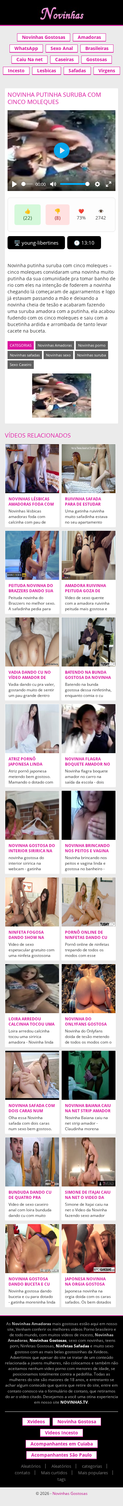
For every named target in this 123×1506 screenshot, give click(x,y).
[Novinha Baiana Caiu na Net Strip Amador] (88, 1075)
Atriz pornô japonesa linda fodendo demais (27, 764)
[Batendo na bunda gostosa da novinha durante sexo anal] (88, 641)
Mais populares (93, 1473)
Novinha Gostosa (76, 1421)
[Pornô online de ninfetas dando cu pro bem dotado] (88, 901)
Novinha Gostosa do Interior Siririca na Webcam (32, 851)
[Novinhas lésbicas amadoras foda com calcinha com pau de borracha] (32, 468)
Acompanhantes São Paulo (61, 1455)
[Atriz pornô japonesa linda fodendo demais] (32, 728)
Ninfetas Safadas (72, 1346)
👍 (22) (27, 214)
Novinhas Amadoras (55, 345)
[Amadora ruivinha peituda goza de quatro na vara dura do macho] (88, 555)
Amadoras (89, 37)
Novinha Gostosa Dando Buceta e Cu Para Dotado (29, 1284)
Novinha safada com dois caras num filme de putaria (32, 1111)
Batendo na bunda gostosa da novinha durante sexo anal (88, 677)
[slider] (27, 184)
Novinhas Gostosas (43, 37)
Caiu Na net (29, 59)
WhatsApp (26, 48)
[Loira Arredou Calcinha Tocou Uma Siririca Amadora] (32, 988)
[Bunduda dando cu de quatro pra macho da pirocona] (32, 1161)
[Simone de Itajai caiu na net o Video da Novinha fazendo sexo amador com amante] (88, 1161)
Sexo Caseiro (20, 364)
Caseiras (64, 59)
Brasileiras (97, 48)
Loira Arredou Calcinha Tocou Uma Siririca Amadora (31, 1024)
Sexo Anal (62, 48)
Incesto (16, 70)
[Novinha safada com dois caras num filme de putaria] (32, 1075)
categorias (92, 1466)
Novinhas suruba (91, 355)
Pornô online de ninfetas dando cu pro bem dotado (86, 937)
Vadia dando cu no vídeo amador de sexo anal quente (30, 677)
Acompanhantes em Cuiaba (62, 1444)
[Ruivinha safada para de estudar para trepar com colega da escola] (88, 468)
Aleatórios (31, 1466)
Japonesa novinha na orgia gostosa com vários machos (87, 1284)
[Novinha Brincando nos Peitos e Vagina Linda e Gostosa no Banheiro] (88, 815)
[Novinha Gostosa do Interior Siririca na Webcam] (32, 815)
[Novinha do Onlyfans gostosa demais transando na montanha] (88, 988)
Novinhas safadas (25, 355)
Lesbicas (46, 70)
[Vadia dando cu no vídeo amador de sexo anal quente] (32, 641)
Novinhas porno (92, 345)
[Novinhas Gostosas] (61, 13)
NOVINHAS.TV (74, 1402)
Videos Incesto (61, 1432)
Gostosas (96, 59)
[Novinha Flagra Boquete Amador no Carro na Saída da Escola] (88, 728)
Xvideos (36, 1421)
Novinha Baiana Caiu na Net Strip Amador (88, 1108)
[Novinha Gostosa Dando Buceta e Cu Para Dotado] (32, 1248)
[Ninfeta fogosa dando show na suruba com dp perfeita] (32, 901)
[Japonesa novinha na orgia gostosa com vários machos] (88, 1248)
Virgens (106, 70)
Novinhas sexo (58, 355)
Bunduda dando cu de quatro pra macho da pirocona (31, 1197)
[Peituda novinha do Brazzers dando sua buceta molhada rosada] (32, 555)
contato (22, 1473)
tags (61, 1479)
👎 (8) (57, 214)
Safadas (77, 70)
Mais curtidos (54, 1473)
